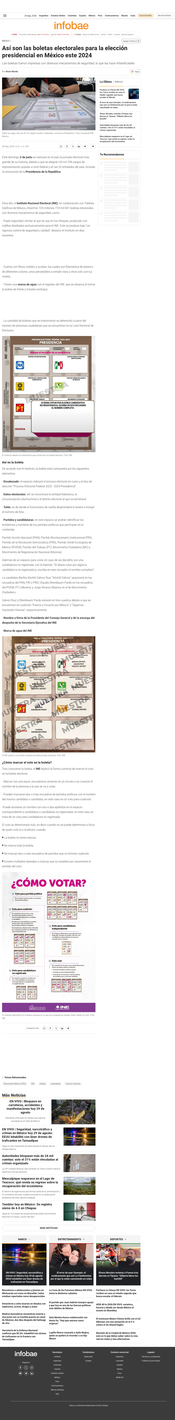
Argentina (43, 15)
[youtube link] (20, 1373)
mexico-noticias (73, 1084)
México (92, 15)
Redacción (88, 1357)
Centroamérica (112, 15)
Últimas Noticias (57, 1390)
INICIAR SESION (164, 16)
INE (32, 1084)
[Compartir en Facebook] (67, 146)
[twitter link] (26, 1368)
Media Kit (119, 1377)
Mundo (124, 15)
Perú (100, 15)
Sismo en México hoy (91, 35)
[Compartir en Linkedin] (78, 146)
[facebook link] (20, 1368)
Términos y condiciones (151, 1357)
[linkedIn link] (32, 1373)
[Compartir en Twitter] (72, 146)
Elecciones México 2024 (15, 1084)
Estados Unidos (58, 15)
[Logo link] (71, 25)
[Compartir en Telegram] (84, 146)
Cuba (132, 15)
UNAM (103, 35)
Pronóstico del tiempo (34, 35)
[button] (4, 15)
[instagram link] (32, 1368)
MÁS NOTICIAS (49, 1228)
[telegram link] (26, 1373)
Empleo (88, 1361)
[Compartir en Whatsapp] (61, 146)
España (82, 15)
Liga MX (59, 35)
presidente (55, 1084)
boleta (42, 1084)
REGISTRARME (146, 16)
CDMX (110, 35)
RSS (57, 1394)
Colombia (72, 15)
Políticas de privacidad (151, 1361)
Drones (117, 35)
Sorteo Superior (127, 35)
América (57, 1357)
